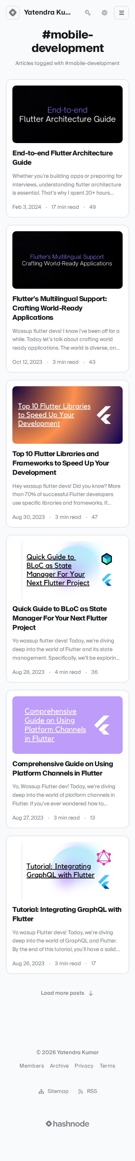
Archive (59, 1066)
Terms (108, 1066)
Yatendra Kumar (50, 12)
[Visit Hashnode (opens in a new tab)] (68, 1123)
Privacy (84, 1066)
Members (32, 1066)
